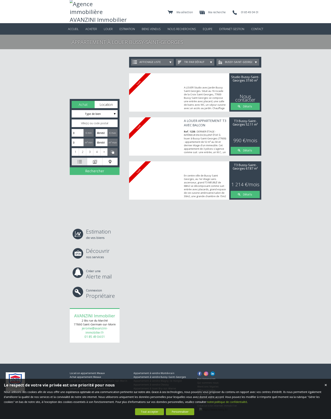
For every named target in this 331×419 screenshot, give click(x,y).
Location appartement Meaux (87, 373)
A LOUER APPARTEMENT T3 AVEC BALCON (205, 122)
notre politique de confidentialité (227, 402)
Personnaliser (180, 411)
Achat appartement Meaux (85, 377)
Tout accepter (149, 411)
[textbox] (95, 123)
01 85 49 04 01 (94, 337)
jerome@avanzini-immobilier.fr (95, 330)
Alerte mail (99, 274)
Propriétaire (100, 293)
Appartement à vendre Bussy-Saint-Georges (160, 377)
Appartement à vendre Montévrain (154, 373)
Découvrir (98, 253)
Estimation (98, 234)
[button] (83, 104)
